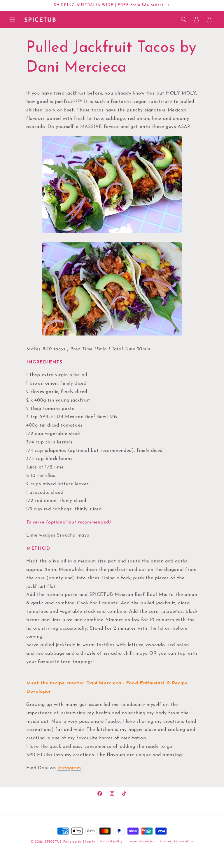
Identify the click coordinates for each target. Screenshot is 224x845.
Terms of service (141, 841)
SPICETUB (53, 842)
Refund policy (111, 841)
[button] (12, 19)
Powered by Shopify (79, 842)
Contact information (176, 841)
